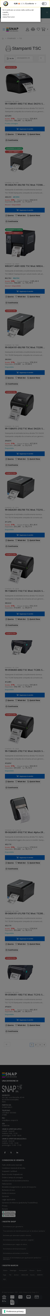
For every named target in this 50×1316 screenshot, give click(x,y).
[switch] (44, 3)
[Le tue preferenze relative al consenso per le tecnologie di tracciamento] (14, 1311)
